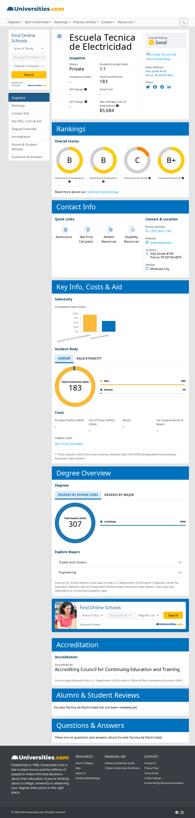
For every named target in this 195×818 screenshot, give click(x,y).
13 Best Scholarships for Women (122, 768)
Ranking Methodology (88, 778)
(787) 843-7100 (160, 231)
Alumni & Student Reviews (24, 146)
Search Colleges (84, 763)
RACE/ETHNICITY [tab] (89, 358)
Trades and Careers (73, 562)
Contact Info (21, 113)
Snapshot (18, 98)
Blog (78, 768)
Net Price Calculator (69, 444)
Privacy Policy (151, 768)
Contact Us (150, 763)
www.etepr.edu (161, 243)
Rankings (18, 105)
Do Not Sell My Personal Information (164, 783)
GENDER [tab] (64, 358)
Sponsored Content (17, 84)
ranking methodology (102, 192)
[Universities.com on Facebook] (176, 812)
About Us (81, 773)
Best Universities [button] (37, 22)
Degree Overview (24, 129)
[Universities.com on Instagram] (182, 812)
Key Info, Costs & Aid (26, 121)
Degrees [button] (14, 22)
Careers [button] (107, 22)
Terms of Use (151, 773)
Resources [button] (125, 22)
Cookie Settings (152, 778)
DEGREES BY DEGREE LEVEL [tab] (78, 495)
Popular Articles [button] (84, 22)
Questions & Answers (27, 157)
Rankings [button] (61, 22)
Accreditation (21, 137)
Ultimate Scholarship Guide (119, 763)
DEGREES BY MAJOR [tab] (119, 495)
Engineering (67, 572)
